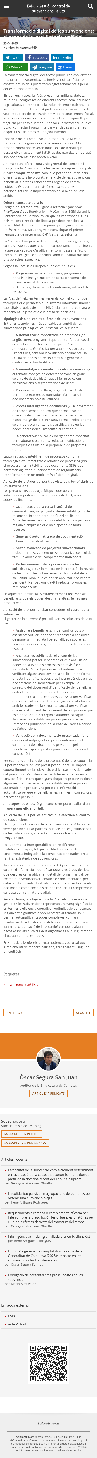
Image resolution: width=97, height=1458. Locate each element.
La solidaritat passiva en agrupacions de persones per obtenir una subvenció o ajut (49, 1195)
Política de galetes (48, 1423)
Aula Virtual (17, 1324)
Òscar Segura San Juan (49, 1077)
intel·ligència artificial (23, 984)
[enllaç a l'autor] (48, 1059)
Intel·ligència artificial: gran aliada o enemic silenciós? (49, 1236)
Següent (83, 1013)
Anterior (14, 1013)
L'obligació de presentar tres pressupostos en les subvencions (45, 1277)
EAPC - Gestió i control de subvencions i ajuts (48, 8)
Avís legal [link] (21, 1436)
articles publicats (48, 1093)
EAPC (12, 1316)
